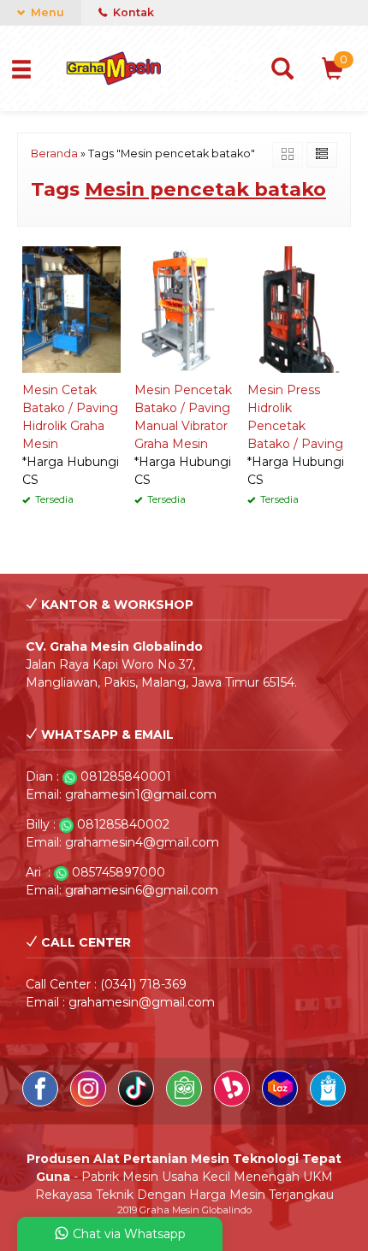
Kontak (132, 12)
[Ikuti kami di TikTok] (137, 1102)
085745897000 (118, 872)
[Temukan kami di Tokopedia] (185, 1102)
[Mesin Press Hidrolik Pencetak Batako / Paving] (296, 308)
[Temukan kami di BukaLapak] (233, 1102)
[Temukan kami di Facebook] (42, 1102)
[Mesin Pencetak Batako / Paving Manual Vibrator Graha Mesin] (183, 308)
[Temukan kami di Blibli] (328, 1102)
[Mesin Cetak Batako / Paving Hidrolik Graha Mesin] (71, 308)
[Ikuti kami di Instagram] (90, 1102)
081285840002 (123, 824)
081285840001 (125, 776)
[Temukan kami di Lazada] (281, 1102)
